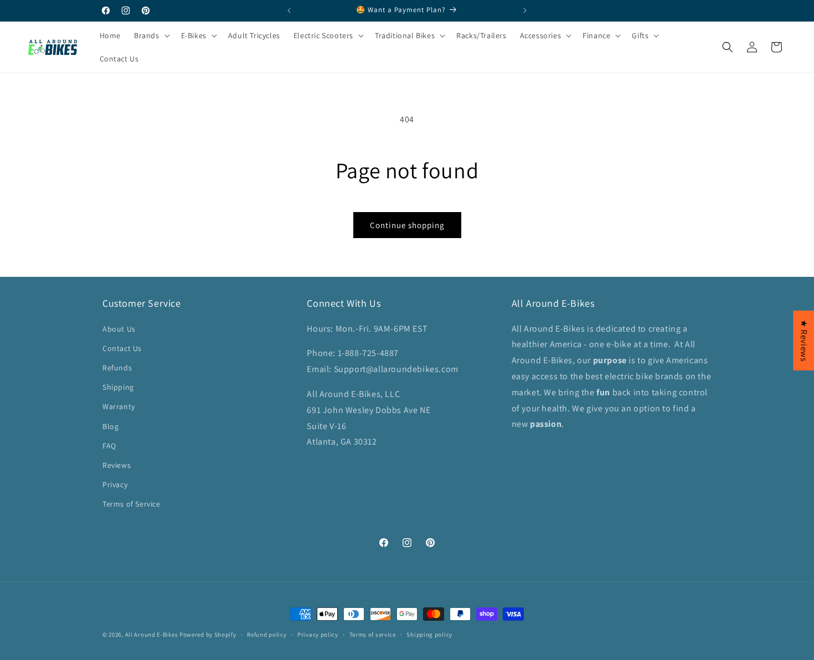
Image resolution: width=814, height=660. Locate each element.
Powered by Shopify (207, 634)
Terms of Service (131, 504)
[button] (813, 653)
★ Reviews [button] (804, 340)
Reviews (116, 465)
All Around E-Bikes (151, 634)
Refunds (117, 368)
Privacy (114, 484)
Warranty (118, 406)
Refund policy (266, 634)
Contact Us (122, 348)
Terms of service (372, 634)
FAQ (109, 446)
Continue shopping (407, 225)
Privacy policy (317, 634)
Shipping (118, 387)
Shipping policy (429, 634)
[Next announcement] (525, 10)
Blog (110, 426)
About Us (119, 329)
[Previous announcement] (289, 10)
